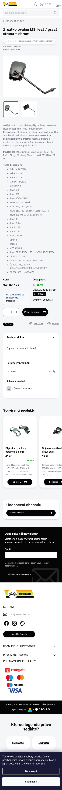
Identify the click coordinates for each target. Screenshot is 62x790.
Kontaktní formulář (19, 634)
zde (43, 763)
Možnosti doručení (43, 300)
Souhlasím (31, 781)
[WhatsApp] (22, 623)
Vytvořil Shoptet (19, 709)
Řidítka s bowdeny (23, 388)
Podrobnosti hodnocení (43, 41)
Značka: (11, 49)
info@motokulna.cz (19, 614)
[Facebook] (6, 623)
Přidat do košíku (32, 312)
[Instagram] (14, 623)
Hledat (55, 13)
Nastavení (31, 771)
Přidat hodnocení (17, 513)
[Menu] (58, 4)
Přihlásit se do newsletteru (19, 574)
